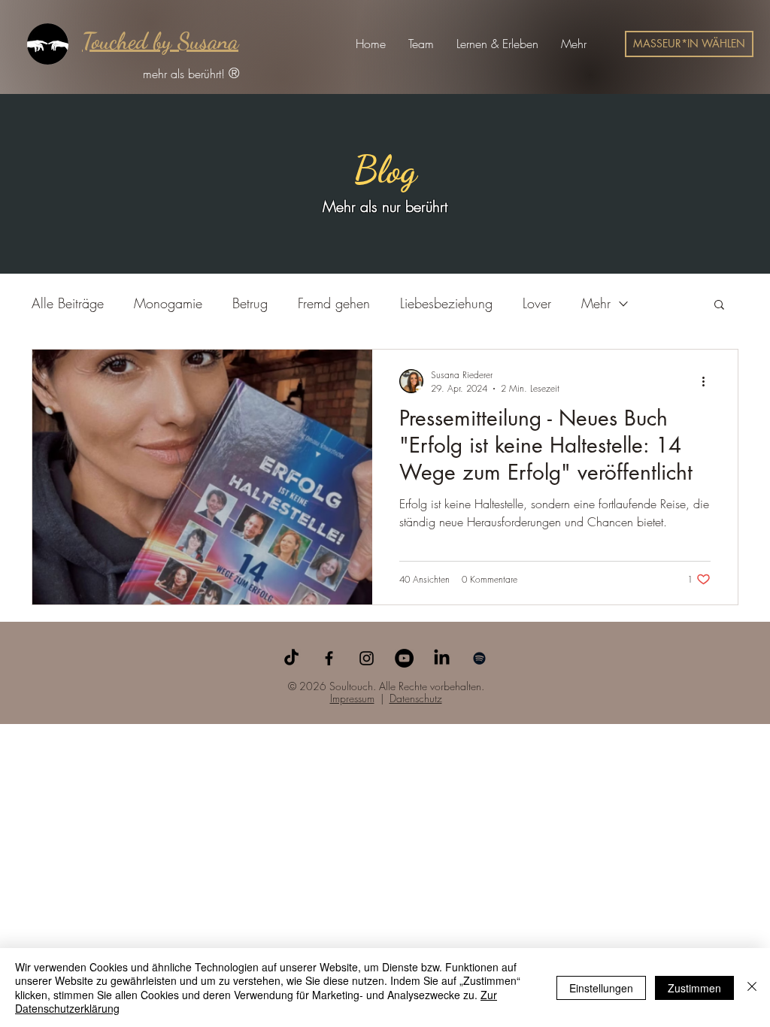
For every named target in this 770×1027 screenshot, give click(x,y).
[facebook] (329, 658)
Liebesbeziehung (446, 303)
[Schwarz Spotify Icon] (479, 658)
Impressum (352, 698)
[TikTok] (291, 658)
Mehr (596, 303)
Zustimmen (694, 987)
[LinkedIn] (441, 658)
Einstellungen (601, 987)
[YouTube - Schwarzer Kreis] (404, 658)
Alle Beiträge (68, 303)
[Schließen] (752, 987)
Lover (537, 303)
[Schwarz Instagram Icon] (366, 658)
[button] (421, 43)
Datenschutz (416, 698)
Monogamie (168, 303)
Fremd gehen (334, 303)
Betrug (250, 303)
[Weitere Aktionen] (708, 381)
